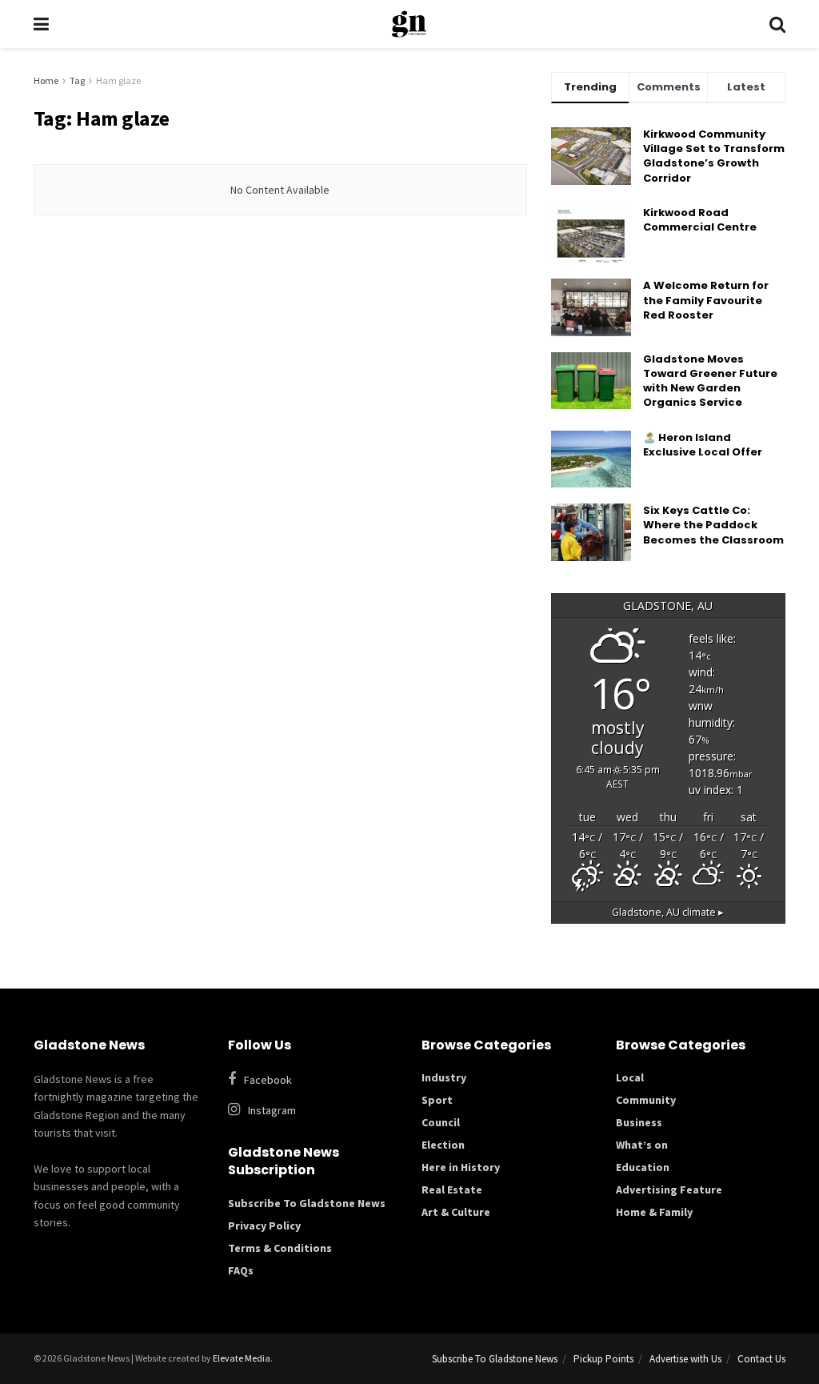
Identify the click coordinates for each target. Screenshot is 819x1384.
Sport (437, 1100)
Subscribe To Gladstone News (307, 1203)
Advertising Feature (669, 1189)
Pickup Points (603, 1359)
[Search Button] (777, 24)
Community (646, 1100)
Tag (77, 80)
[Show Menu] (41, 24)
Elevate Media (241, 1358)
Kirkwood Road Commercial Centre (701, 220)
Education (642, 1167)
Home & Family (654, 1212)
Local (630, 1077)
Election (443, 1144)
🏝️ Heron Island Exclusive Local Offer (702, 444)
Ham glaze (118, 80)
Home (46, 80)
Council (440, 1122)
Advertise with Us (685, 1359)
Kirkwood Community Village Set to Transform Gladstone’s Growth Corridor (714, 156)
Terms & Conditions (280, 1248)
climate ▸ (668, 912)
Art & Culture (455, 1212)
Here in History (460, 1167)
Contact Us (761, 1359)
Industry (443, 1077)
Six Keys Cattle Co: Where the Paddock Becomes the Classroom (713, 525)
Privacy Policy (264, 1225)
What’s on (642, 1144)
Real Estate (451, 1189)
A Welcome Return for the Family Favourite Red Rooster (706, 300)
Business (639, 1122)
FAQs (241, 1270)
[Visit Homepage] (409, 24)
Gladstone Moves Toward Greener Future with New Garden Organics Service (710, 381)
